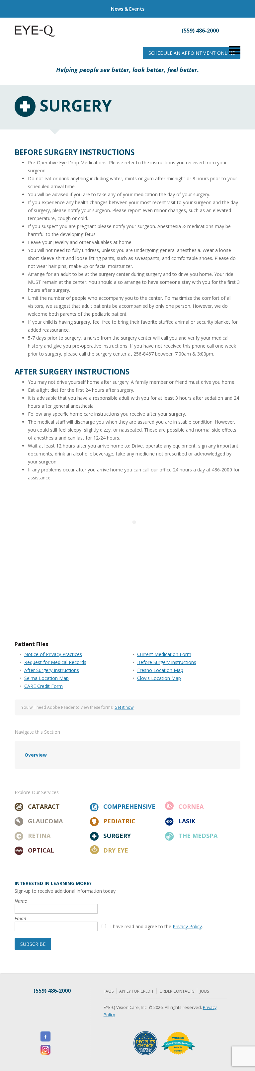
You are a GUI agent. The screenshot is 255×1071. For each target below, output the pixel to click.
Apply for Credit (136, 991)
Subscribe (32, 944)
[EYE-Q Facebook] (45, 1036)
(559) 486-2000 (52, 990)
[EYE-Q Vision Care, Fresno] (35, 35)
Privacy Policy (187, 926)
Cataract (44, 806)
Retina (39, 836)
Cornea (191, 806)
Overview (36, 755)
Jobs (204, 991)
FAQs (109, 991)
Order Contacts (176, 991)
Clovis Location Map (159, 678)
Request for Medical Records (55, 662)
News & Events (127, 9)
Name (21, 901)
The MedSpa (197, 836)
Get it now (124, 707)
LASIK (186, 821)
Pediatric (119, 821)
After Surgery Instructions (51, 670)
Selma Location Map (46, 678)
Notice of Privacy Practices (53, 654)
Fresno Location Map (160, 670)
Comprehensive (129, 806)
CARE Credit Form (43, 686)
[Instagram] (45, 1049)
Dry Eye (115, 850)
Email (20, 918)
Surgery (117, 836)
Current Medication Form (164, 654)
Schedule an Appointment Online (191, 53)
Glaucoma (45, 821)
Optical (41, 850)
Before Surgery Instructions (166, 662)
